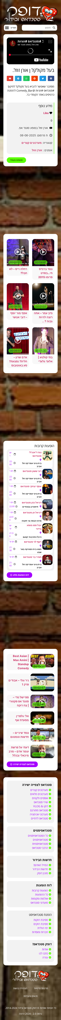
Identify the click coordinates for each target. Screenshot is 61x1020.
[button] (10, 28)
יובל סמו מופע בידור (34, 527)
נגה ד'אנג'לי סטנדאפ (35, 454)
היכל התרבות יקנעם (32, 537)
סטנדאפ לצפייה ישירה (37, 785)
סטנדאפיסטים (42, 830)
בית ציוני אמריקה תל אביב (32, 465)
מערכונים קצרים (32, 142)
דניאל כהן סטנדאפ (32, 502)
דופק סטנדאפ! (42, 944)
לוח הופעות (44, 885)
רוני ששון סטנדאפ (32, 471)
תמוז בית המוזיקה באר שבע (31, 550)
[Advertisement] (30, 200)
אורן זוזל (37, 150)
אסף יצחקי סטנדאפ (31, 486)
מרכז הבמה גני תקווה (32, 520)
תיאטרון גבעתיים (30, 506)
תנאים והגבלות (31, 996)
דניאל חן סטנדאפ (32, 512)
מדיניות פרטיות (41, 988)
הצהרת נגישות (20, 988)
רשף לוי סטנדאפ (33, 541)
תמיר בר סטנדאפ (32, 557)
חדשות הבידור (42, 860)
